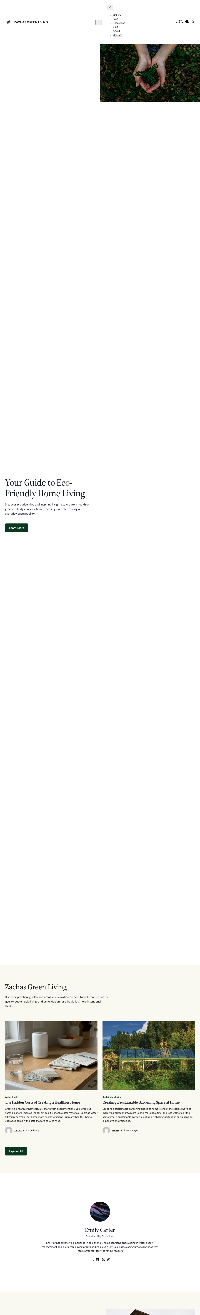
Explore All (16, 1151)
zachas (18, 1130)
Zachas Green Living (31, 22)
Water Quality (12, 1097)
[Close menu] (110, 7)
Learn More (16, 528)
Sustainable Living (111, 1097)
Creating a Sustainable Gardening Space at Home (141, 1102)
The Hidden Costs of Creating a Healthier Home (42, 1102)
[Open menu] (98, 22)
